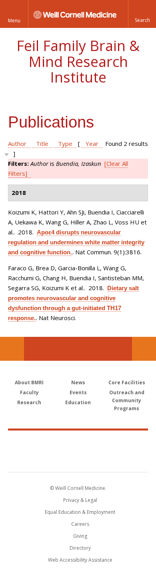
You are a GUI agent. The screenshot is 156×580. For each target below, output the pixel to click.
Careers (80, 524)
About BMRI (29, 382)
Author (17, 143)
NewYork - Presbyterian (78, 459)
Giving (80, 536)
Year (92, 143)
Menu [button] (14, 20)
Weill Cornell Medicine (78, 442)
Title (42, 143)
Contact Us (144, 349)
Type (65, 143)
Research (29, 402)
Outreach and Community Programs (126, 400)
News (78, 382)
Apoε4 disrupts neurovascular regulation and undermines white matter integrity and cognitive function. (76, 242)
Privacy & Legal (80, 500)
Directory (80, 548)
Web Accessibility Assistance (80, 559)
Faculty (29, 392)
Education (78, 402)
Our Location (12, 349)
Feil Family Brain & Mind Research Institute (78, 61)
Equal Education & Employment (80, 512)
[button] (142, 14)
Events (78, 392)
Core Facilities (126, 382)
